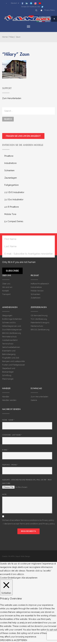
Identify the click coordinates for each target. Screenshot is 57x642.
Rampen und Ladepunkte (13, 361)
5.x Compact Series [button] (13, 221)
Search (8, 119)
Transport (6, 294)
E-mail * (5, 450)
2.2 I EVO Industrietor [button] (14, 192)
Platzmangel (7, 379)
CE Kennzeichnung (39, 315)
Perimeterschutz (9, 337)
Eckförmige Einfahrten (12, 319)
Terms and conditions (29, 524)
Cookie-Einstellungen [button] (10, 578)
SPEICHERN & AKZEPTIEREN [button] (13, 640)
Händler (5, 397)
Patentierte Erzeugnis (40, 322)
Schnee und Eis (9, 322)
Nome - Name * (8, 420)
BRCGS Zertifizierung (11, 333)
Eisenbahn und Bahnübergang (8, 352)
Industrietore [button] (10, 163)
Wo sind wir (7, 287)
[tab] (28, 156)
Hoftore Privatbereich (40, 284)
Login (41, 11)
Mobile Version (37, 291)
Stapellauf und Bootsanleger (8, 370)
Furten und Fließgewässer (13, 365)
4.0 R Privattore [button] (11, 207)
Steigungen (7, 315)
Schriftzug (6, 375)
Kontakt (5, 291)
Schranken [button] (9, 170)
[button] (13, 3)
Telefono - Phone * (10, 465)
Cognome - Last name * (12, 435)
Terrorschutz (7, 344)
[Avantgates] (28, 18)
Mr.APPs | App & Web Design (19, 556)
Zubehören (35, 298)
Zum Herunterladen (11, 98)
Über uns (6, 284)
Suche (36, 11)
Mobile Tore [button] (10, 214)
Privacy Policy (49, 10)
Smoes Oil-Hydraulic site (30, 7)
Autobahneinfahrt (10, 340)
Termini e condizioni (29, 520)
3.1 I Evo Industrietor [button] (13, 199)
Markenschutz (37, 326)
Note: (4, 494)
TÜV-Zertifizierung (39, 319)
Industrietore (36, 287)
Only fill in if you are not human (19, 262)
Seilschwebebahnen (11, 347)
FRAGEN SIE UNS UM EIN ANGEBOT (23, 136)
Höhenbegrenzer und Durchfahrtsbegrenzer (12, 328)
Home (4, 37)
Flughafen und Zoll (10, 358)
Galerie (34, 400)
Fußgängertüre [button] (11, 185)
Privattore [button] (8, 156)
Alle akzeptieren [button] (29, 578)
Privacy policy (48, 520)
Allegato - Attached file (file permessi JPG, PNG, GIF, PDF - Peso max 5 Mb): (27, 481)
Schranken (35, 294)
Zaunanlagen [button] (10, 178)
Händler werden (9, 400)
